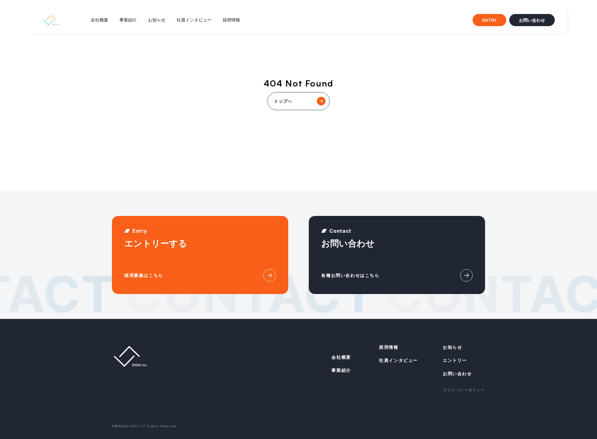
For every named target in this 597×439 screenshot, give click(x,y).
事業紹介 (128, 19)
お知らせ (156, 19)
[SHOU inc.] (51, 20)
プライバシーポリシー (464, 390)
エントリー (455, 360)
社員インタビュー (194, 19)
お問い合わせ (532, 20)
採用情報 (231, 19)
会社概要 (99, 19)
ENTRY (489, 20)
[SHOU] (130, 356)
